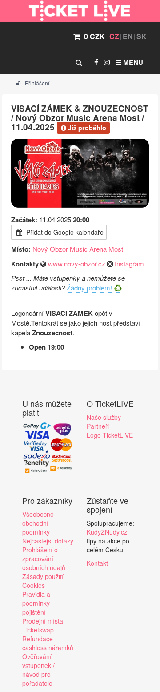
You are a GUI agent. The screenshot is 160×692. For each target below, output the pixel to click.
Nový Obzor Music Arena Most (77, 248)
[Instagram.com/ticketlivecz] (107, 62)
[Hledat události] (79, 62)
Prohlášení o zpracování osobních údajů (43, 558)
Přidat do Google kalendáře (64, 232)
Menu (132, 62)
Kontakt (97, 563)
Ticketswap (38, 629)
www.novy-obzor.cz (76, 263)
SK (141, 36)
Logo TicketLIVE (110, 434)
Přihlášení (36, 83)
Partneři (98, 426)
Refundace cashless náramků (47, 643)
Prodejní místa (42, 620)
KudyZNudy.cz (107, 531)
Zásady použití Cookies (43, 581)
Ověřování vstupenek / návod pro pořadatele (38, 670)
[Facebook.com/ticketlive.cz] (96, 62)
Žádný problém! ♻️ (94, 287)
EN (128, 36)
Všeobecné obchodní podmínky (38, 523)
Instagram (129, 263)
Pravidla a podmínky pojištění (36, 603)
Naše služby (104, 417)
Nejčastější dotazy (47, 540)
